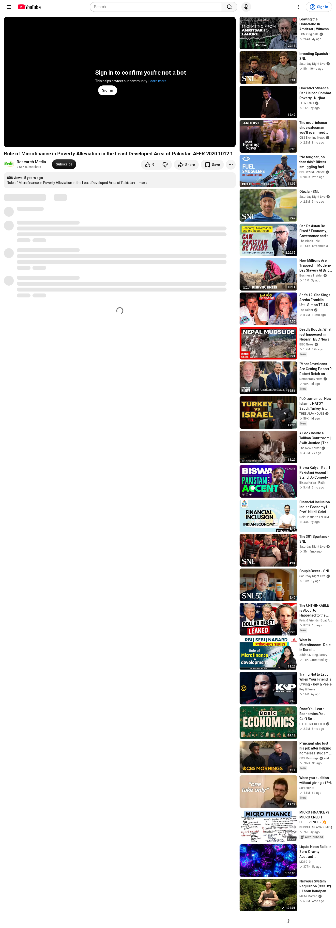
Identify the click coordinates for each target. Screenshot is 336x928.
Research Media (31, 162)
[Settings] (299, 7)
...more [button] (141, 183)
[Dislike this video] (165, 165)
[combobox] (157, 7)
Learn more (158, 81)
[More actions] (231, 165)
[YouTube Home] (29, 7)
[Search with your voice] (246, 7)
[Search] (229, 7)
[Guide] (9, 7)
